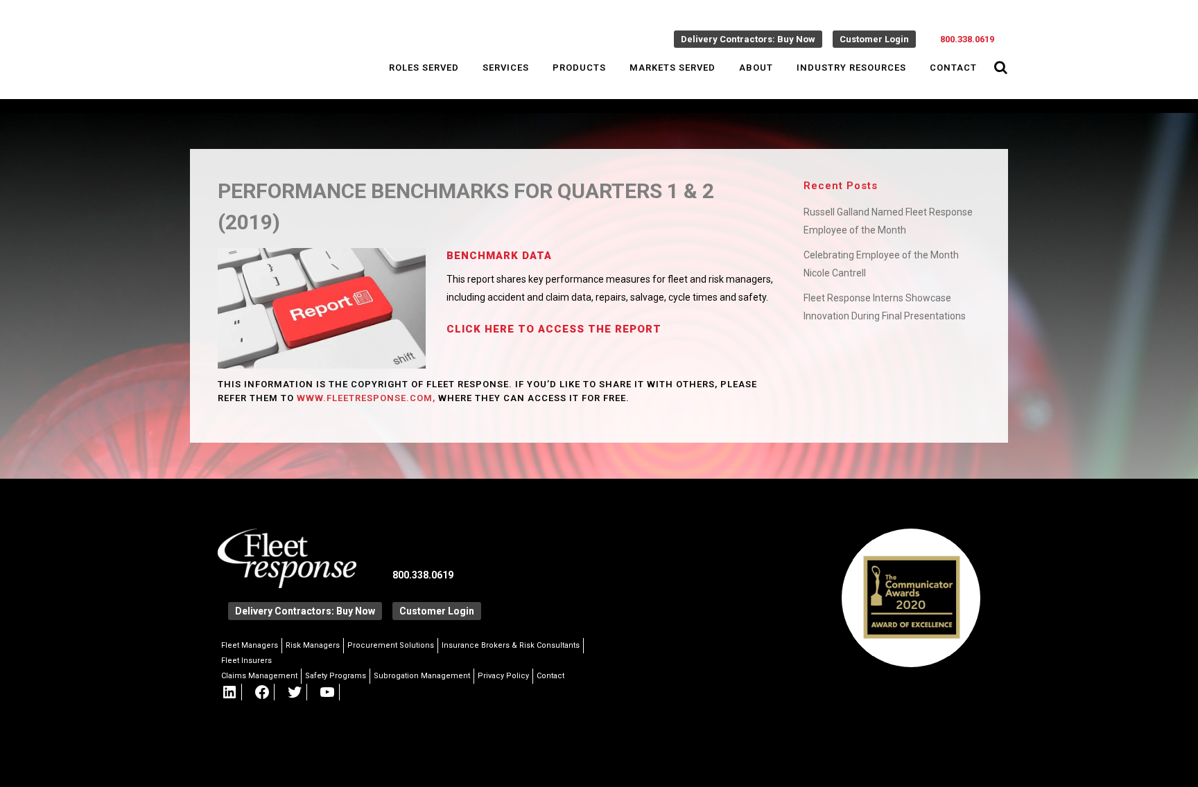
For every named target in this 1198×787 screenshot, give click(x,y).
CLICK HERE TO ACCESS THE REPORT (553, 329)
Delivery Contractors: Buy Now (748, 39)
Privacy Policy (503, 675)
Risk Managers (313, 645)
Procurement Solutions (390, 645)
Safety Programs (335, 675)
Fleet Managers (249, 645)
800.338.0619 (967, 39)
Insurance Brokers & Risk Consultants (511, 645)
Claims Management (259, 675)
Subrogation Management (422, 675)
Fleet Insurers (246, 660)
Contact (550, 675)
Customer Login (874, 39)
